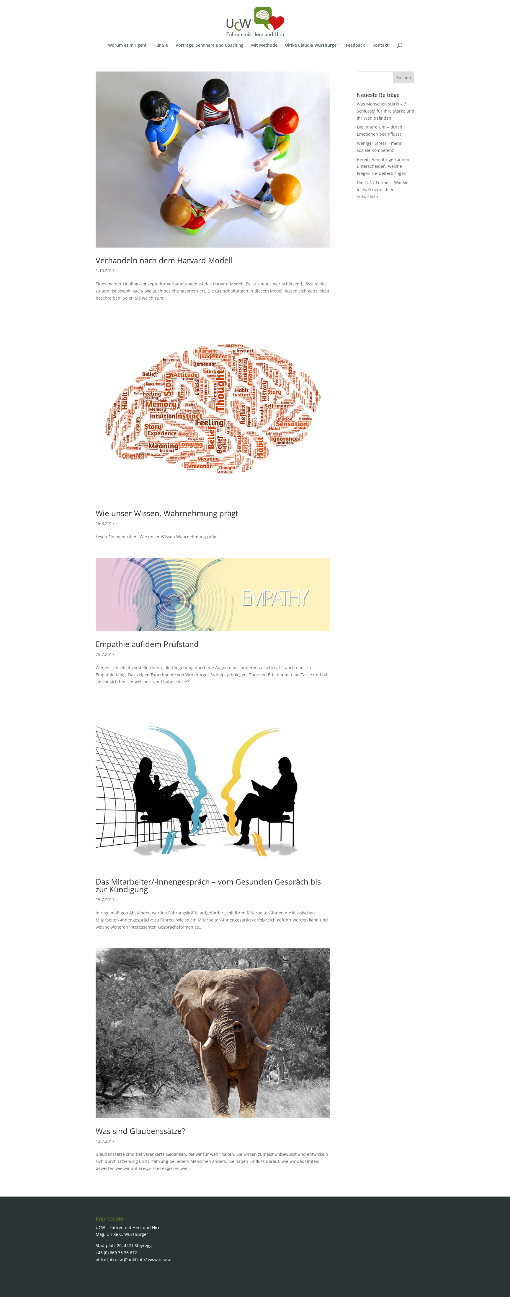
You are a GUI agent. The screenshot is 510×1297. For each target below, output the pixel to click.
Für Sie (161, 45)
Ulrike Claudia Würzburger (311, 45)
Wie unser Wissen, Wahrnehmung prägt (167, 513)
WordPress (193, 1288)
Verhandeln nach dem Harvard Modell (164, 260)
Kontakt (380, 45)
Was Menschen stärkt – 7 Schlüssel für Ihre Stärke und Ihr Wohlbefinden (385, 111)
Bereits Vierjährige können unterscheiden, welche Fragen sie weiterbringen (383, 166)
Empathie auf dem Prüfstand (147, 644)
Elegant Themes (137, 1288)
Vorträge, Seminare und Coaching (209, 45)
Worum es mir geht (127, 45)
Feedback (355, 45)
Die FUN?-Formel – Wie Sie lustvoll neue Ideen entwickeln (382, 189)
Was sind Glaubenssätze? (140, 1131)
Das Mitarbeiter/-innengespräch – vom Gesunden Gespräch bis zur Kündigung (208, 885)
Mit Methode (264, 45)
